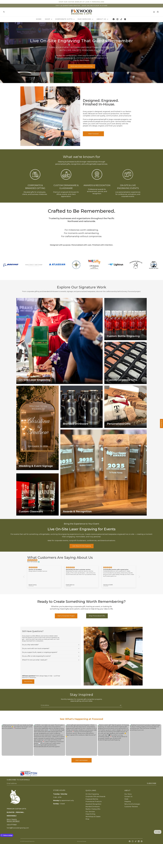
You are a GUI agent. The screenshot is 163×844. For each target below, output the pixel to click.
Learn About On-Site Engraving (81, 546)
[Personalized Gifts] (125, 407)
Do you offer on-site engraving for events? (36, 656)
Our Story (128, 794)
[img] (82, 560)
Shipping (127, 801)
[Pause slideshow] (77, 81)
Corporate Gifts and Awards (95, 796)
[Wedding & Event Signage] (37, 428)
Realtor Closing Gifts (93, 809)
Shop (87, 819)
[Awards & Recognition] (103, 473)
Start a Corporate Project (66, 616)
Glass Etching (90, 814)
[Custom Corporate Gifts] (125, 363)
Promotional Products (94, 801)
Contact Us (128, 796)
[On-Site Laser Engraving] (59, 341)
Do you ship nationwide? (30, 644)
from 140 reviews (32, 562)
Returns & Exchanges (132, 804)
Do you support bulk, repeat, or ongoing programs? (39, 652)
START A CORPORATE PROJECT (88, 65)
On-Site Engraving (92, 794)
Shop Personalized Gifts (97, 616)
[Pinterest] (142, 841)
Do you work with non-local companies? (35, 648)
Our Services (90, 811)
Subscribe (151, 783)
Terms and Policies (81, 841)
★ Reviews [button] (161, 423)
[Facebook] (130, 841)
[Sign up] (120, 705)
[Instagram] (133, 841)
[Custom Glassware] (37, 494)
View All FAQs (28, 681)
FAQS (126, 799)
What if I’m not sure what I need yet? (34, 660)
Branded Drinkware (93, 806)
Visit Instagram (82, 760)
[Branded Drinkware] (81, 407)
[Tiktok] (136, 841)
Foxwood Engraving (29, 841)
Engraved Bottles (92, 799)
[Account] (154, 12)
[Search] (4, 12)
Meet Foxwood (93, 134)
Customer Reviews (131, 806)
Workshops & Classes (93, 816)
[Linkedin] (139, 841)
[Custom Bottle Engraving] (125, 319)
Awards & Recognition (97, 185)
